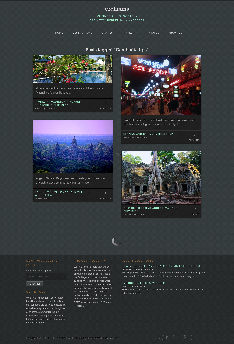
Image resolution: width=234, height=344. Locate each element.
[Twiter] (161, 337)
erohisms (117, 9)
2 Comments (105, 194)
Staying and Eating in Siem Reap (148, 134)
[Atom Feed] (190, 337)
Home (59, 32)
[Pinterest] (183, 337)
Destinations (82, 32)
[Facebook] (168, 337)
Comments (105, 108)
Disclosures (110, 338)
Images (195, 214)
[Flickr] (175, 337)
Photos (153, 32)
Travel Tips (130, 32)
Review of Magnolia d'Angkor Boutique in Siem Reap (58, 104)
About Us (175, 32)
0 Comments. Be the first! (105, 104)
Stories (107, 32)
